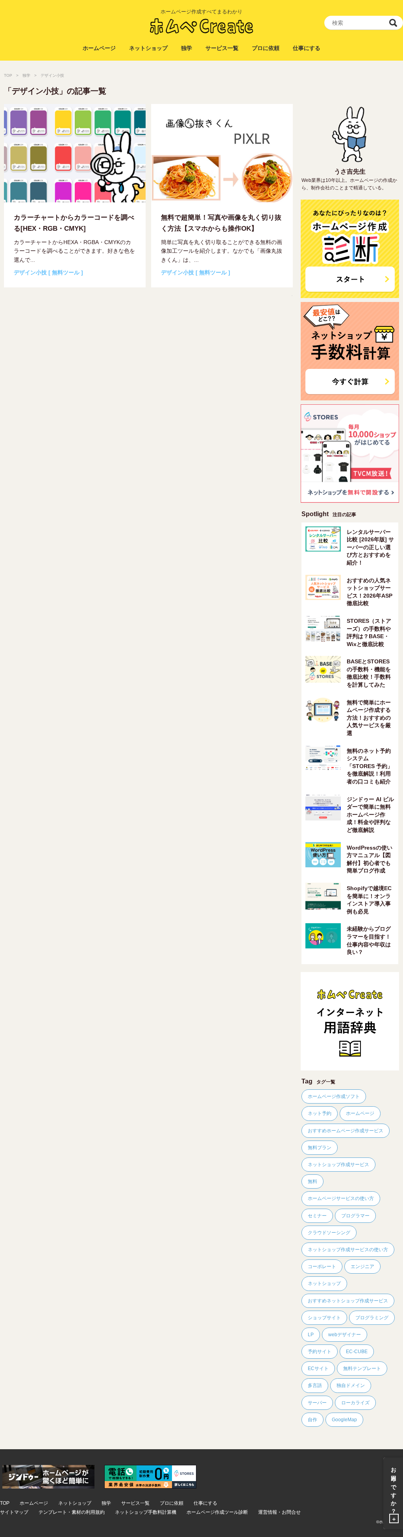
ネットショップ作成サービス (338, 1164)
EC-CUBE (357, 1351)
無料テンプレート (362, 1368)
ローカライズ (355, 1403)
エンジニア (362, 1266)
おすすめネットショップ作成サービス (348, 1301)
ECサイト (318, 1368)
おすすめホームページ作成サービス (345, 1130)
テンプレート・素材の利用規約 (72, 1512)
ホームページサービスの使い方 (341, 1198)
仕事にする (306, 48)
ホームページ (99, 48)
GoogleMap (344, 1419)
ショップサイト (324, 1317)
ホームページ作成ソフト (334, 1096)
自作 (312, 1419)
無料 (312, 1181)
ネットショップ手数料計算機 (145, 1512)
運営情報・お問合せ (279, 1512)
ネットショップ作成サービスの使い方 (348, 1249)
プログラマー (355, 1215)
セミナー (317, 1215)
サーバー (317, 1403)
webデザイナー (344, 1334)
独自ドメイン (350, 1385)
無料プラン (319, 1147)
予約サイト (319, 1351)
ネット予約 (319, 1113)
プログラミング (371, 1317)
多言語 (315, 1385)
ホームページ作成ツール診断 (217, 1512)
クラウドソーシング (329, 1232)
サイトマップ (14, 1512)
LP (311, 1334)
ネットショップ (148, 48)
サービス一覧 (221, 48)
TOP (8, 75)
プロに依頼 (265, 48)
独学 (186, 48)
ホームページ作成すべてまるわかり (201, 12)
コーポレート (322, 1266)
